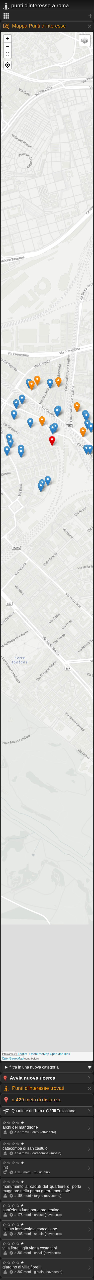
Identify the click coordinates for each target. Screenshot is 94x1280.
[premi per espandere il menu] (47, 16)
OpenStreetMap (13, 1058)
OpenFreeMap (39, 1054)
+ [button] (7, 38)
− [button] (7, 46)
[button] (7, 65)
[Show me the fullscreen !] (7, 54)
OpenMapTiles (60, 1054)
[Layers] (84, 40)
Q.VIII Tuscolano (43, 1111)
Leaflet (22, 1054)
